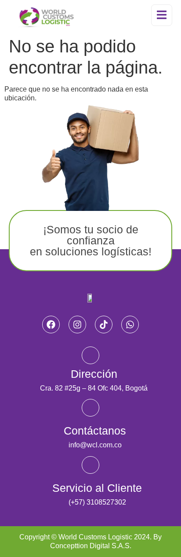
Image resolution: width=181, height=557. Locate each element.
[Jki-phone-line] (90, 465)
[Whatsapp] (130, 324)
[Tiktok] (103, 324)
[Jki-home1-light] (90, 355)
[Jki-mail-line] (90, 408)
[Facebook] (51, 324)
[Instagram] (77, 324)
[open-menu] (161, 15)
